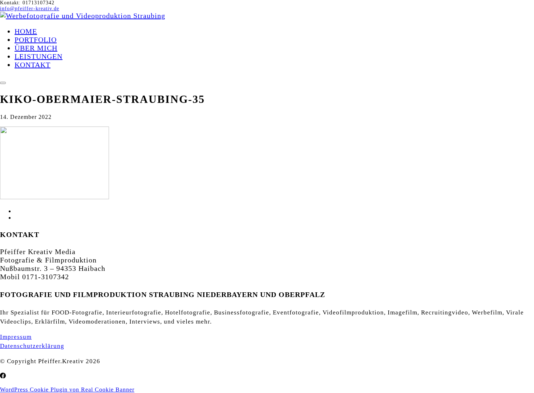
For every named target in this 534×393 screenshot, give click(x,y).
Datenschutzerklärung (32, 345)
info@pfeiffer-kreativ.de (29, 8)
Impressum (16, 336)
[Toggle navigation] (3, 83)
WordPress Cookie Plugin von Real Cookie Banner (67, 389)
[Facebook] (3, 376)
